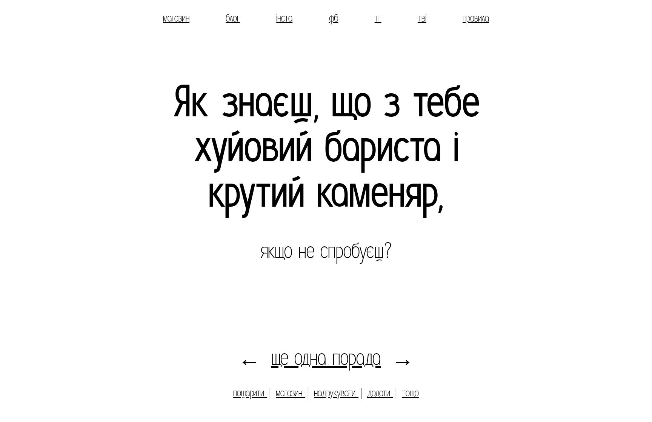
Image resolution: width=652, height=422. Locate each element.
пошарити (250, 392)
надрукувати (336, 392)
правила (476, 18)
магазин (176, 18)
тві (422, 18)
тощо (410, 392)
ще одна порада (326, 358)
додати (380, 392)
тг (378, 18)
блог (233, 18)
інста (284, 18)
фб (333, 18)
